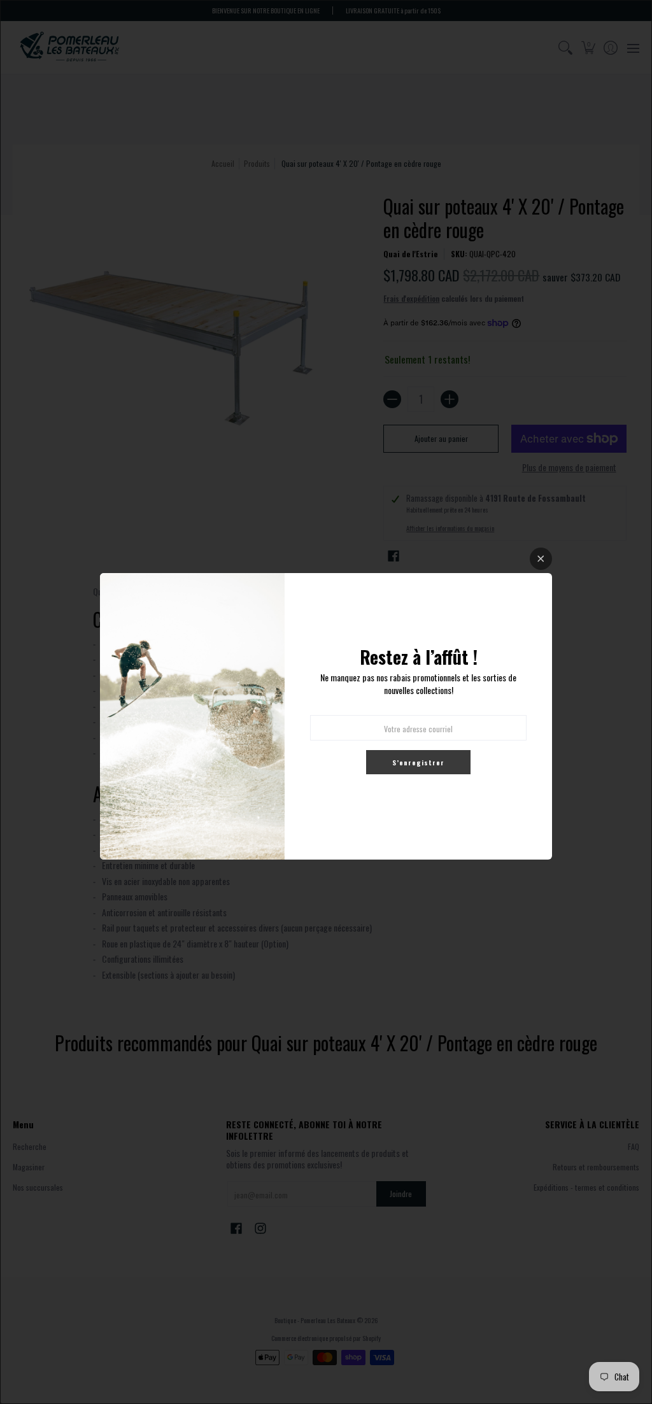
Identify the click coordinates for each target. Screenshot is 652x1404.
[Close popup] (541, 559)
